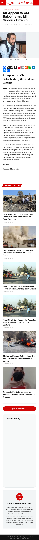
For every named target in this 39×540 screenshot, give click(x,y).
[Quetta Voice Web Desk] (19, 497)
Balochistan (7, 9)
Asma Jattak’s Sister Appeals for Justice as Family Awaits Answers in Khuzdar (19, 394)
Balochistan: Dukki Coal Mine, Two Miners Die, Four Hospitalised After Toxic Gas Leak (18, 216)
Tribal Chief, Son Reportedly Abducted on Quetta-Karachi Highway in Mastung (19, 322)
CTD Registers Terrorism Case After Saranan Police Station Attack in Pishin (18, 252)
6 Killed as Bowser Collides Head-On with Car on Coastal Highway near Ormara (19, 358)
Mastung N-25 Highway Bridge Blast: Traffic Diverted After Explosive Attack (19, 287)
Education (15, 9)
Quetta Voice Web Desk (12, 24)
